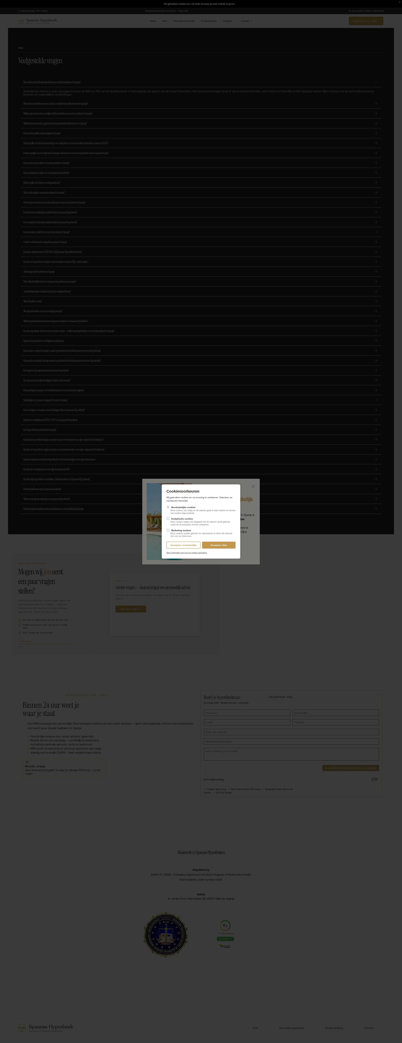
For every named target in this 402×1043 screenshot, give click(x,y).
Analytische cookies (201, 521)
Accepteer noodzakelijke (183, 545)
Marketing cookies (201, 533)
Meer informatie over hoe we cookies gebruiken (186, 553)
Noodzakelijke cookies (203, 510)
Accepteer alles (219, 545)
